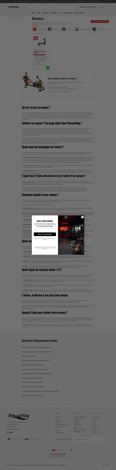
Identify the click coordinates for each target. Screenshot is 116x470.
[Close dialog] (82, 217)
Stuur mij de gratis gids (45, 234)
